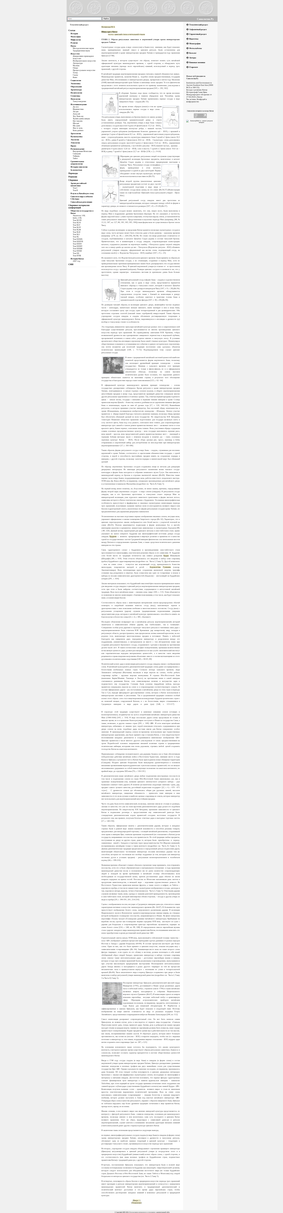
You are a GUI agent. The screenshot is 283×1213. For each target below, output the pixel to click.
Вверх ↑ (136, 1200)
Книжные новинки (197, 62)
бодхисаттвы (155, 567)
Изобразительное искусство (84, 61)
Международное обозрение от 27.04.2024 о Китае (199, 95)
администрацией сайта (163, 1212)
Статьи (71, 30)
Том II (75, 190)
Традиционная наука (81, 51)
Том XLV (76, 225)
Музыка (76, 65)
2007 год (76, 261)
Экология (75, 140)
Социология (76, 80)
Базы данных (78, 130)
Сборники (73, 180)
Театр (75, 72)
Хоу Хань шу (78, 116)
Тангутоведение (79, 101)
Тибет (75, 158)
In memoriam (76, 170)
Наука (73, 46)
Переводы (73, 173)
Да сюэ (76, 107)
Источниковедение (79, 104)
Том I (75, 188)
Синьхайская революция (81, 202)
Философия (76, 37)
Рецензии (72, 177)
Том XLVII (77, 220)
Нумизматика (77, 136)
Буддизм (113, 536)
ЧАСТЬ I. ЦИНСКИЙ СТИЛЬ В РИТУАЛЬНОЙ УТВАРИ (126, 34)
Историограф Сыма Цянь (196, 92)
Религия (74, 43)
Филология (75, 99)
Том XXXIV (77, 246)
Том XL (76, 237)
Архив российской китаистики (78, 184)
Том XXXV (77, 244)
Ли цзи (75, 111)
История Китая (77, 259)
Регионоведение (77, 149)
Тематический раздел (198, 25)
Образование (76, 86)
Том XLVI (77, 222)
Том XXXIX (77, 239)
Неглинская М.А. (108, 27)
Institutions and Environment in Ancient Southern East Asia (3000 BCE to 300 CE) (199, 85)
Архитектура (76, 90)
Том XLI (76, 234)
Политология (76, 93)
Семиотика (75, 96)
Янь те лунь (78, 128)
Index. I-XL (77, 218)
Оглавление (136, 1203)
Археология (76, 133)
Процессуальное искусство (84, 70)
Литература (78, 63)
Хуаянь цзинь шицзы (81, 118)
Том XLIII (77, 230)
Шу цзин (76, 126)
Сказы (75, 75)
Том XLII (76, 232)
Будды (166, 555)
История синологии (79, 167)
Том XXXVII (78, 241)
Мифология (76, 40)
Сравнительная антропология (77, 162)
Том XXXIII (77, 248)
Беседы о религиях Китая (196, 90)
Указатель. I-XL (79, 215)
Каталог (192, 53)
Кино (75, 77)
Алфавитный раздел (198, 29)
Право (73, 146)
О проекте (193, 67)
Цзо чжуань (78, 121)
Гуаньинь (167, 567)
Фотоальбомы (195, 48)
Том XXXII (77, 251)
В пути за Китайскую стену (82, 193)
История (74, 33)
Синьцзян (77, 154)
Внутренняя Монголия (82, 151)
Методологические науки (83, 48)
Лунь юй (76, 114)
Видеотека (193, 39)
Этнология (75, 143)
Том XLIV (77, 227)
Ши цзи (76, 123)
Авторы (192, 58)
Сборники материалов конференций (79, 206)
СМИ (70, 264)
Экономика (75, 83)
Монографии (194, 43)
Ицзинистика (78, 109)
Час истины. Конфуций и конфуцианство (196, 100)
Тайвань (76, 156)
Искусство (75, 54)
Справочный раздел (198, 34)
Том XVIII (77, 255)
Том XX (76, 253)
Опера (75, 68)
